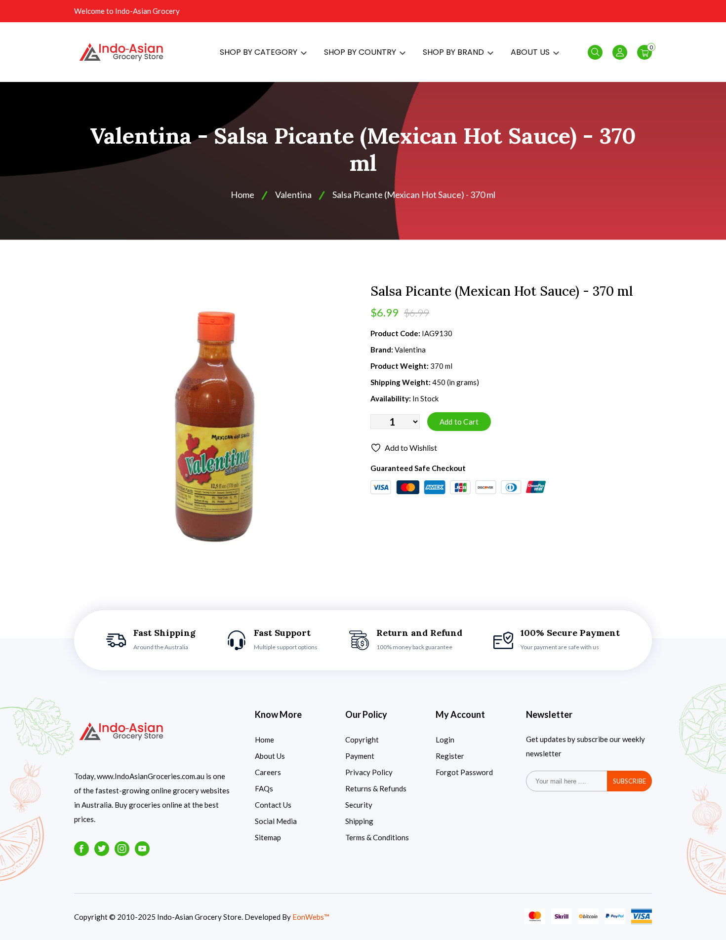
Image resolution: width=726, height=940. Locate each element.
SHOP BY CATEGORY (259, 52)
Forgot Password (464, 772)
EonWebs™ (310, 916)
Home (242, 194)
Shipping (359, 821)
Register (450, 755)
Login (445, 739)
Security (358, 804)
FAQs (264, 788)
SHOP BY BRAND (454, 52)
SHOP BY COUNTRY (361, 52)
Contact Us (273, 804)
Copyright (362, 739)
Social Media (276, 821)
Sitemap (268, 837)
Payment (359, 755)
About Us (270, 755)
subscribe (629, 781)
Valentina (293, 194)
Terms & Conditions (377, 837)
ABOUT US (531, 52)
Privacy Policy (369, 772)
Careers (268, 772)
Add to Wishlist (411, 447)
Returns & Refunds (375, 788)
